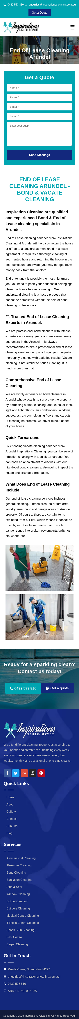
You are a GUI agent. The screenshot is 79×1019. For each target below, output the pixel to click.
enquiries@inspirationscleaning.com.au (34, 976)
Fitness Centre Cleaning (22, 922)
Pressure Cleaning (19, 865)
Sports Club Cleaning (20, 930)
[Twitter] (15, 773)
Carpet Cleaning (17, 944)
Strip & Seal (14, 886)
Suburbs (11, 826)
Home (10, 797)
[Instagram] (32, 773)
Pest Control (14, 937)
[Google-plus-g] (24, 773)
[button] (72, 28)
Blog (9, 833)
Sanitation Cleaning (19, 879)
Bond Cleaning (16, 872)
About (10, 804)
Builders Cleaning (18, 908)
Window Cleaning (18, 894)
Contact (11, 818)
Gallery (11, 811)
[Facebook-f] (7, 773)
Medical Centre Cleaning (22, 915)
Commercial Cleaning (21, 858)
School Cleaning (17, 901)
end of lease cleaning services (32, 498)
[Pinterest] (41, 773)
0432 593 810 (17, 983)
